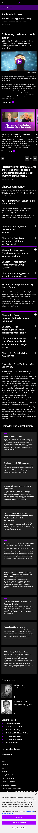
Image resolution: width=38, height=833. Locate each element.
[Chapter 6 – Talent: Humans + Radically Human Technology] (35, 314)
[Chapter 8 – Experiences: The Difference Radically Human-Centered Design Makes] (35, 338)
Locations (4, 768)
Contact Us (4, 764)
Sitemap (4, 771)
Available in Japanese (13, 736)
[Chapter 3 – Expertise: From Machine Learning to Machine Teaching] (35, 249)
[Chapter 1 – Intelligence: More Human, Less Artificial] (35, 226)
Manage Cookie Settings (19, 827)
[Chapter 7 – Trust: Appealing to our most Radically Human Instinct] (35, 326)
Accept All (19, 817)
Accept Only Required (19, 822)
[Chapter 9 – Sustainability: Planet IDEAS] (35, 353)
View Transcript (32, 72)
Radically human (6, 7)
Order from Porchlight (13, 730)
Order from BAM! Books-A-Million (17, 733)
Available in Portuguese (14, 739)
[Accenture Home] (19, 2)
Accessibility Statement (8, 785)
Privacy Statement (7, 775)
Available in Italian (12, 742)
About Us (4, 761)
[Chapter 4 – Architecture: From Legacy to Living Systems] (35, 261)
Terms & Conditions (7, 778)
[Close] (36, 794)
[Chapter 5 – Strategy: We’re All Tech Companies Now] (35, 273)
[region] (19, 812)
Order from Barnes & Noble (15, 727)
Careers (3, 758)
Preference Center (7, 754)
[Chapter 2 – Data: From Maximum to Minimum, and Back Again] (35, 238)
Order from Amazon (13, 724)
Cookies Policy (29, 811)
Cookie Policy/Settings (8, 781)
